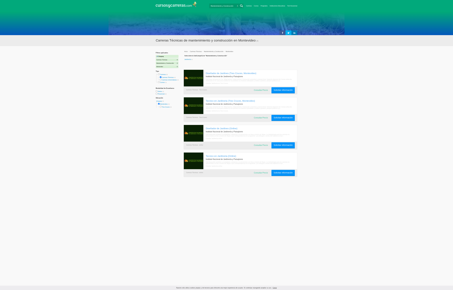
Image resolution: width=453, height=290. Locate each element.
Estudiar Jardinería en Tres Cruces (217, 83)
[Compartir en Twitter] (288, 32)
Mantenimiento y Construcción (213, 51)
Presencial (161, 94)
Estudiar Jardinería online (214, 138)
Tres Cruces (166, 107)
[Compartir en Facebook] (282, 32)
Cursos (256, 6)
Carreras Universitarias (169, 80)
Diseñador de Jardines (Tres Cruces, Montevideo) (231, 73)
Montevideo (164, 104)
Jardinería (187, 59)
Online (160, 91)
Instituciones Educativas (277, 6)
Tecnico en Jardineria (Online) (221, 156)
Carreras (249, 6)
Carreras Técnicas (168, 77)
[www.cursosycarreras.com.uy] (176, 5)
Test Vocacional (292, 6)
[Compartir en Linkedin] (294, 32)
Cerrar (275, 288)
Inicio (186, 51)
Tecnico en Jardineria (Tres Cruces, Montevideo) (230, 100)
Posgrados (264, 6)
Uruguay (159, 101)
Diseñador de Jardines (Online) (221, 128)
